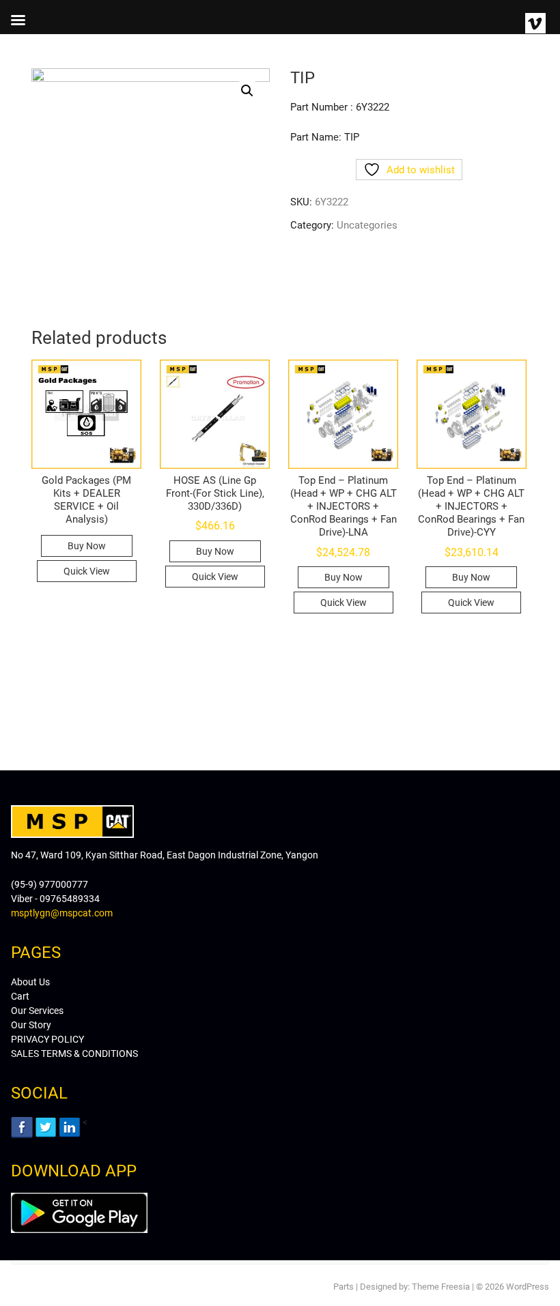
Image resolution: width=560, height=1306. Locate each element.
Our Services (37, 1010)
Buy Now (87, 545)
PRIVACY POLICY (47, 1039)
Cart (20, 996)
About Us (30, 981)
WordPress (527, 1286)
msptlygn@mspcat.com (62, 913)
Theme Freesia (441, 1286)
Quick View (87, 571)
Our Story (31, 1024)
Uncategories (367, 225)
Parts (343, 1286)
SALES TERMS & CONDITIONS (74, 1053)
